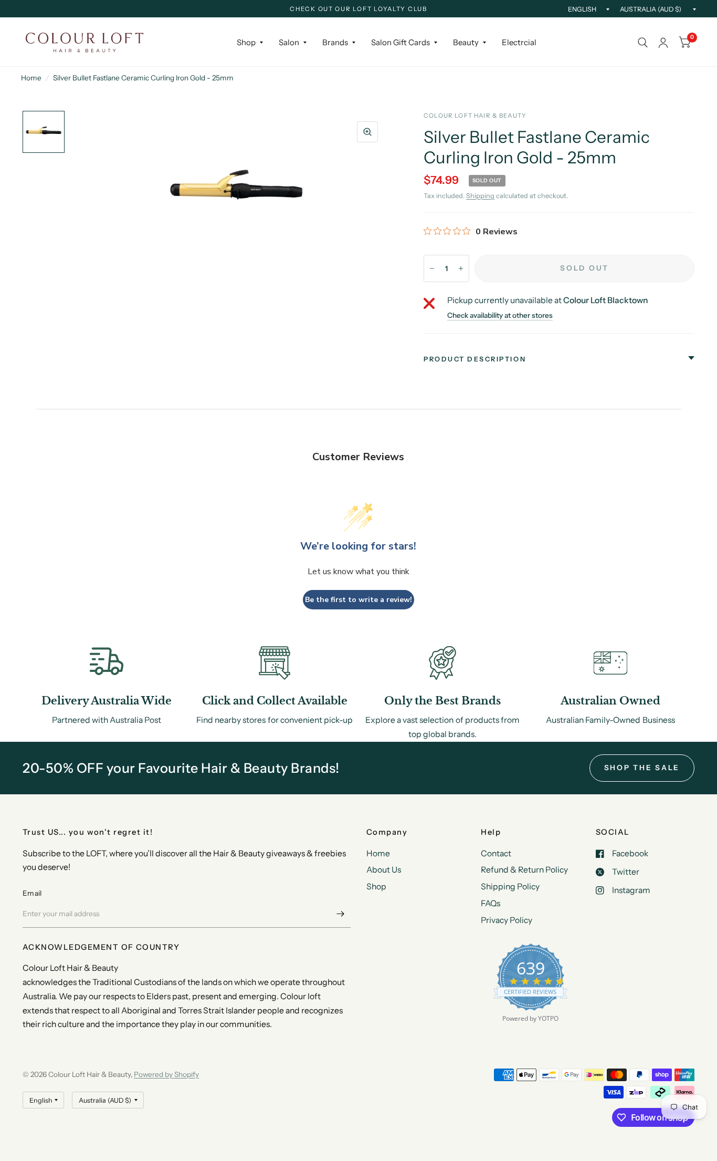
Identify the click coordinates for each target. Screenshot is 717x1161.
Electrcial (519, 42)
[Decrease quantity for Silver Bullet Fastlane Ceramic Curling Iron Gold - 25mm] (432, 268)
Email (32, 893)
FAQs (490, 903)
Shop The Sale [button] (642, 767)
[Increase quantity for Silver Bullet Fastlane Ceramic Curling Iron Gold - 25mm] (461, 268)
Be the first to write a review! (358, 600)
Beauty (466, 42)
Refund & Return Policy (524, 870)
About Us (383, 870)
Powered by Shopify (166, 1074)
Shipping (480, 196)
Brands (335, 42)
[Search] (642, 42)
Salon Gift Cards (400, 42)
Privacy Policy (506, 920)
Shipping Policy (510, 887)
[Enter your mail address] (340, 914)
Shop (246, 42)
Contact (496, 853)
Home (31, 78)
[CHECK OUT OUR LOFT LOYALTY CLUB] (358, 9)
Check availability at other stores (500, 315)
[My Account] (663, 42)
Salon (289, 42)
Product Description (475, 359)
